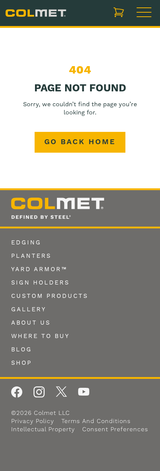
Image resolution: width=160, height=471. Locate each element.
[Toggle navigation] (144, 13)
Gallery (28, 309)
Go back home (80, 142)
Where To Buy (40, 336)
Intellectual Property (43, 429)
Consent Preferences (115, 429)
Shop (21, 363)
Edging (26, 243)
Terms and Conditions (96, 421)
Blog (21, 350)
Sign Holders (40, 283)
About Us (31, 323)
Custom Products (49, 296)
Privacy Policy (32, 421)
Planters (31, 256)
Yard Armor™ (39, 269)
